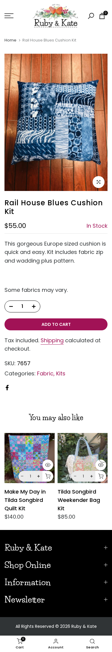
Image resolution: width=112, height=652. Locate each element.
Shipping (52, 340)
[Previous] (8, 458)
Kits (60, 373)
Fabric (45, 373)
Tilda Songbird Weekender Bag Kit (79, 500)
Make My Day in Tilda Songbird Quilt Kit (25, 500)
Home (10, 40)
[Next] (103, 458)
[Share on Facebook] (7, 387)
